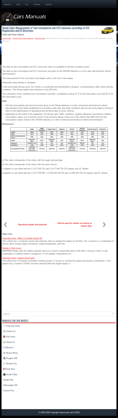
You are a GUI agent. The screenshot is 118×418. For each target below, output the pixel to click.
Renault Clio (11, 363)
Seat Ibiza (10, 369)
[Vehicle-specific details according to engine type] (104, 228)
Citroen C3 (10, 331)
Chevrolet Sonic (13, 326)
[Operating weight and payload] (5, 228)
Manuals (7, 4)
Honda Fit (10, 342)
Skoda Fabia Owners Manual (23, 38)
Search (48, 4)
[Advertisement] (59, 55)
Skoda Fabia (6, 38)
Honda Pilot (8, 380)
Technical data (40, 38)
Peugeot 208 (11, 358)
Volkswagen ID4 (10, 385)
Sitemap (36, 4)
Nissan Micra (12, 353)
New (18, 4)
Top (26, 4)
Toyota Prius (8, 390)
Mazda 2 (10, 347)
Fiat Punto (10, 337)
